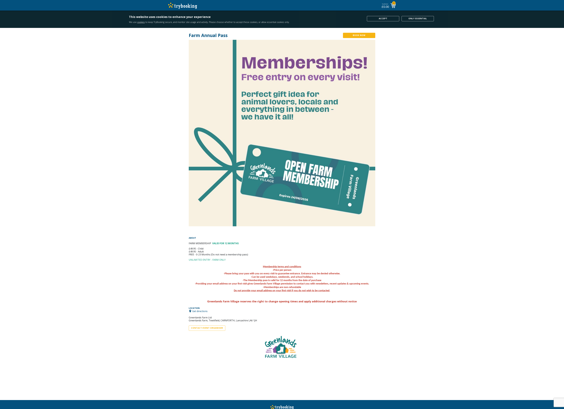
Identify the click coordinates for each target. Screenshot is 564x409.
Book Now (359, 35)
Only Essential (417, 18)
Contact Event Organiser (207, 328)
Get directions (200, 311)
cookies (141, 22)
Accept (383, 18)
